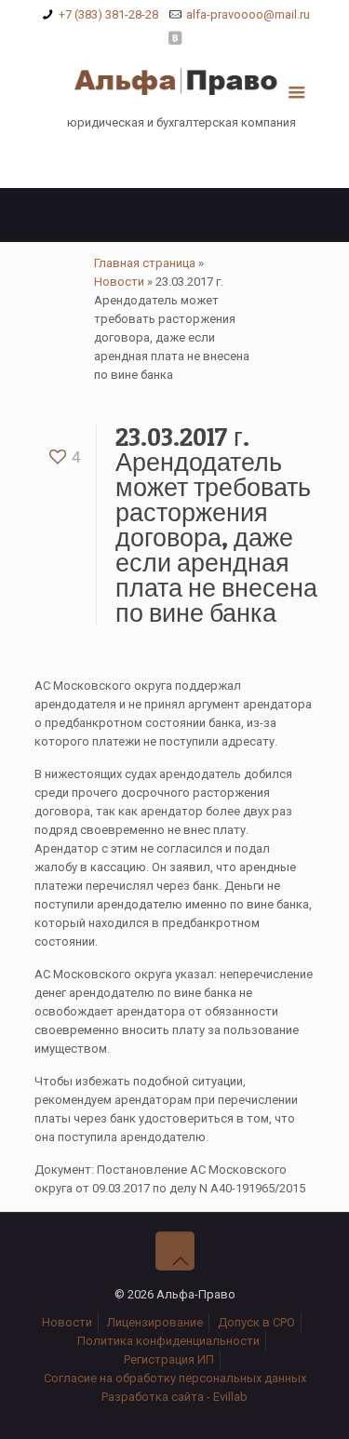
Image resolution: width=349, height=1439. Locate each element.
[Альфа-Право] (175, 85)
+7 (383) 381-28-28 (108, 14)
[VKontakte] (174, 38)
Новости (119, 282)
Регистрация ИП (169, 1359)
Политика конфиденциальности (168, 1341)
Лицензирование (155, 1322)
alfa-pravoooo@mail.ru (248, 14)
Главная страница (144, 263)
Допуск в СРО (256, 1322)
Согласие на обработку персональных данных (175, 1378)
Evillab (230, 1397)
